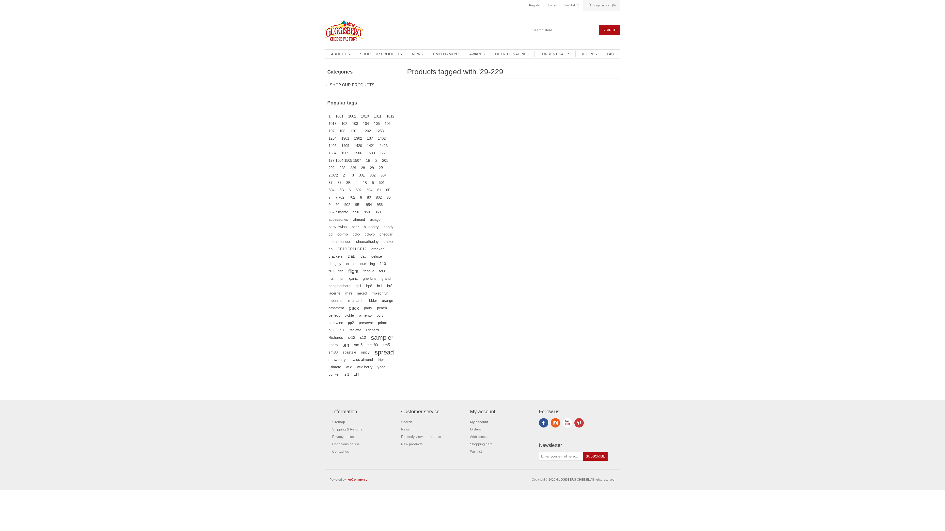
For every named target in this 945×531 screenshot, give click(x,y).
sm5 (386, 345)
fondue (368, 271)
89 (389, 197)
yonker (334, 374)
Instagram (579, 423)
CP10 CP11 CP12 (351, 249)
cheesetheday (367, 241)
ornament (336, 308)
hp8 (369, 286)
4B (364, 182)
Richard (372, 330)
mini (348, 293)
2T (345, 175)
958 (356, 212)
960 (378, 212)
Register (534, 5)
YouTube (567, 423)
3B (348, 182)
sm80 (333, 352)
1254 (332, 138)
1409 (345, 146)
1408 (332, 146)
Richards (336, 337)
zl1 (347, 374)
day (363, 256)
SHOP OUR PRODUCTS (381, 54)
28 (363, 168)
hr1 (379, 286)
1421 (371, 146)
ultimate (335, 367)
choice (389, 241)
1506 (358, 153)
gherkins (370, 278)
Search (609, 30)
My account (479, 422)
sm (346, 345)
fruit (331, 278)
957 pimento (338, 212)
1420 (358, 146)
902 (347, 205)
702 (352, 197)
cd (330, 234)
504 (331, 190)
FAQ (610, 54)
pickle (349, 315)
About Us (340, 54)
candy (389, 227)
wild (349, 367)
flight (353, 271)
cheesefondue (340, 241)
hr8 (389, 286)
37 (330, 182)
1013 (332, 123)
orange (387, 300)
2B (381, 168)
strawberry (337, 359)
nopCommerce (356, 479)
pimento (365, 315)
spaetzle (349, 352)
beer (355, 227)
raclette (355, 330)
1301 (345, 138)
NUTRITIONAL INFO (512, 54)
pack (354, 308)
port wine (336, 323)
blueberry (371, 227)
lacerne (334, 293)
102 (344, 123)
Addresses (478, 437)
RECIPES (589, 54)
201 (385, 160)
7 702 (339, 197)
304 (383, 175)
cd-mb (342, 234)
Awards (477, 54)
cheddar (386, 234)
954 (369, 205)
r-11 (332, 330)
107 (331, 131)
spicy (365, 352)
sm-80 (372, 345)
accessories (338, 219)
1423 (384, 146)
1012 (390, 116)
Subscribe (595, 456)
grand (386, 278)
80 (369, 197)
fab (340, 271)
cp (330, 249)
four (382, 271)
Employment (446, 54)
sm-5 (358, 345)
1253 (380, 131)
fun (341, 278)
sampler (382, 337)
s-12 (351, 337)
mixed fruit (380, 293)
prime (382, 323)
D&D (352, 256)
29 (372, 168)
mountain (336, 300)
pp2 (351, 323)
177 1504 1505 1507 (345, 160)
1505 (345, 153)
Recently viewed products (421, 437)
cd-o (356, 234)
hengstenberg (339, 286)
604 (369, 190)
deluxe (376, 256)
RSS (555, 423)
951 (358, 205)
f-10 (383, 264)
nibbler (371, 300)
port (380, 315)
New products (412, 444)
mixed (362, 293)
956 (380, 205)
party (368, 308)
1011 (377, 116)
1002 (352, 116)
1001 (339, 116)
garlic (353, 278)
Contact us (340, 451)
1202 (367, 131)
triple (381, 359)
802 (379, 197)
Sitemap (338, 422)
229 (353, 168)
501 (382, 182)
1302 (358, 138)
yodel (382, 367)
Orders (475, 429)
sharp (333, 345)
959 (367, 212)
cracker (377, 249)
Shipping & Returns (347, 429)
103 (355, 123)
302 (373, 175)
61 (379, 190)
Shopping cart (481, 444)
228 (342, 168)
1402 (382, 138)
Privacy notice (343, 437)
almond (359, 219)
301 (362, 175)
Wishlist (476, 451)
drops (350, 264)
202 (331, 168)
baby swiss (338, 227)
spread (384, 352)
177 (383, 153)
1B (368, 160)
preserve (366, 323)
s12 (363, 337)
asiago (375, 219)
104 (366, 123)
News (417, 54)
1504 (332, 153)
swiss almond (362, 359)
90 (337, 205)
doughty (335, 264)
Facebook (543, 423)
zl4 (356, 374)
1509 (371, 153)
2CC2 (333, 175)
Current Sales (554, 54)
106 (388, 123)
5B (341, 190)
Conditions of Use (346, 444)
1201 (354, 131)
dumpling (367, 264)
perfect (334, 315)
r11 (342, 330)
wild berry (365, 367)
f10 (331, 271)
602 (359, 190)
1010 (365, 116)
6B (388, 190)
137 (370, 138)
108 (342, 131)
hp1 (358, 286)
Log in (552, 5)
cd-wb (370, 234)
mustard (355, 300)
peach (382, 308)
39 (339, 182)
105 (377, 123)
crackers (336, 256)
